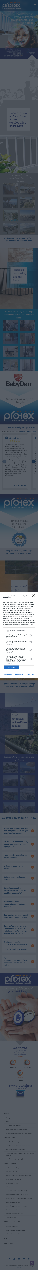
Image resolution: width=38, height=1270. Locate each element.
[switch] (30, 635)
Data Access (19, 674)
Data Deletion (8, 674)
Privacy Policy (30, 674)
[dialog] (19, 635)
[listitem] (19, 630)
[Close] (34, 596)
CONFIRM (11, 667)
